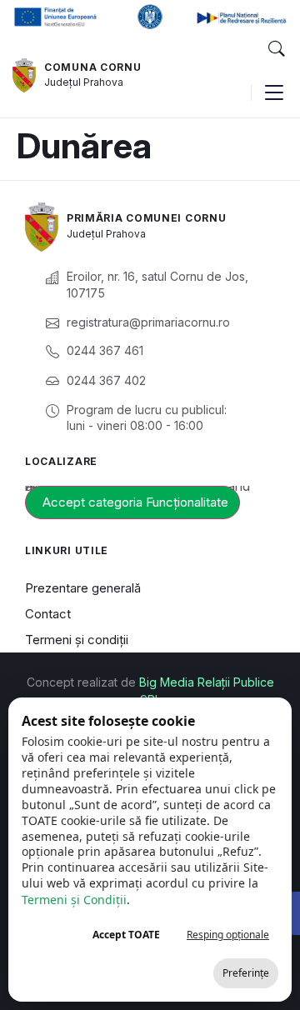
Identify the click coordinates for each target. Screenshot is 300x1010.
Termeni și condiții (76, 640)
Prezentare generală (83, 588)
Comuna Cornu (92, 67)
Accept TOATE (126, 935)
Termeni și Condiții (74, 900)
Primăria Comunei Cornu (146, 218)
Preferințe (245, 973)
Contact (48, 614)
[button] (276, 49)
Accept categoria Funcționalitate (135, 502)
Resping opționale (228, 935)
